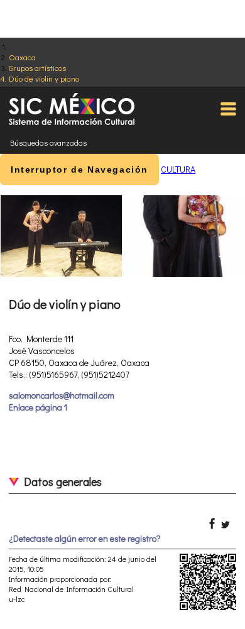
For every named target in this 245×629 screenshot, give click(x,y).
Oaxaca (22, 56)
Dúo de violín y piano (44, 78)
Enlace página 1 (38, 407)
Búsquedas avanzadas (48, 142)
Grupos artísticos (37, 67)
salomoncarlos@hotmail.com (61, 395)
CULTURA (178, 169)
